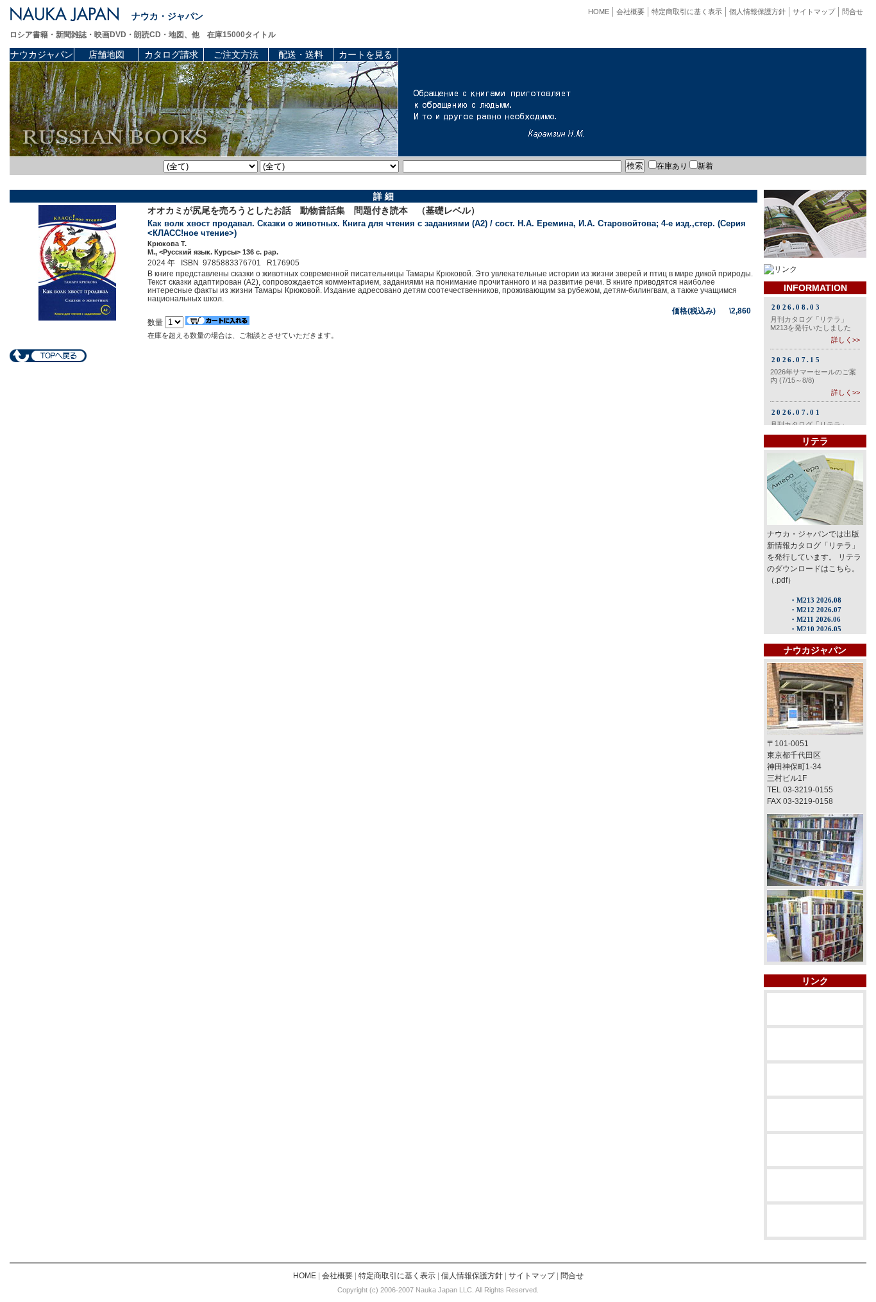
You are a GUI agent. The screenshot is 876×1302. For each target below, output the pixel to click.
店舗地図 (106, 54)
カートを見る (365, 54)
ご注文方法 (236, 54)
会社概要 (630, 11)
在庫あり (672, 166)
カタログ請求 (171, 54)
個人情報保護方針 (757, 11)
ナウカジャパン (41, 54)
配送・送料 (300, 54)
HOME (598, 11)
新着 (705, 166)
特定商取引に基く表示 (687, 11)
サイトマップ (814, 11)
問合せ (852, 11)
